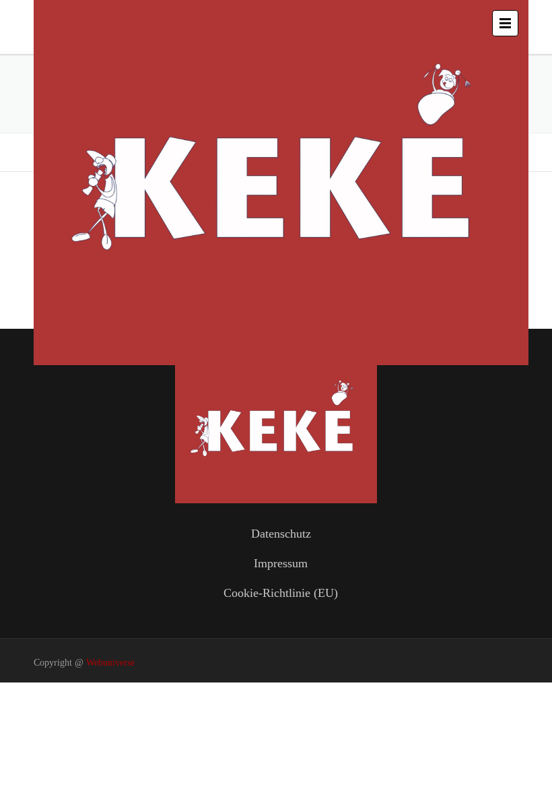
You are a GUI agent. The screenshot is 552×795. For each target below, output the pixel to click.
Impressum (281, 563)
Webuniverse (110, 663)
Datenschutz (281, 533)
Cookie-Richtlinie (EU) (280, 593)
